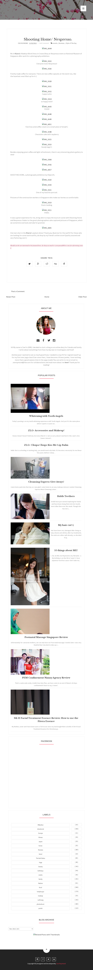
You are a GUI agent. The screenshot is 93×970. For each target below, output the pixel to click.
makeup (40, 896)
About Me (41, 941)
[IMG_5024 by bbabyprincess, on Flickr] (46, 99)
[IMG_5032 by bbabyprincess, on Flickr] (46, 91)
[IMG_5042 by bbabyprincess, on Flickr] (46, 165)
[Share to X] (30, 264)
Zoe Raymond (61, 964)
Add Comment (44, 43)
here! (67, 362)
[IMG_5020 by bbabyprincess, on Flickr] (46, 180)
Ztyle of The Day (71, 43)
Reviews (61, 43)
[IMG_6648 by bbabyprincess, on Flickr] (46, 114)
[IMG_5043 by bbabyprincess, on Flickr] (46, 185)
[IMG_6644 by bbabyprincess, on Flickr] (46, 48)
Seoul (40, 854)
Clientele (52, 941)
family (40, 879)
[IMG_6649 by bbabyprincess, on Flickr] (46, 119)
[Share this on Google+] (38, 264)
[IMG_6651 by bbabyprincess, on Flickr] (46, 124)
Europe (40, 833)
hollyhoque (40, 892)
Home (46, 297)
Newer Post (10, 297)
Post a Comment (18, 291)
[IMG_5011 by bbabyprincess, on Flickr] (46, 210)
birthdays (40, 871)
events (55, 43)
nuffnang (40, 900)
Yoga (40, 862)
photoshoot (40, 904)
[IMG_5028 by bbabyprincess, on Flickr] (46, 81)
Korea (40, 846)
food (40, 887)
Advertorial (40, 829)
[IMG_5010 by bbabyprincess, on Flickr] (46, 144)
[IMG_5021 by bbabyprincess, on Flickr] (46, 190)
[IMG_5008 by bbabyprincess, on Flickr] (46, 159)
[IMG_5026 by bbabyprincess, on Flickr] (46, 69)
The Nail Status (40, 858)
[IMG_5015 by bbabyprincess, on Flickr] (46, 139)
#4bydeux (40, 825)
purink (40, 908)
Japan (40, 842)
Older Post (82, 297)
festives (40, 883)
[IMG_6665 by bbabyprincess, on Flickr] (46, 228)
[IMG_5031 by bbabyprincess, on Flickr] (46, 86)
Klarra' (17, 53)
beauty (40, 867)
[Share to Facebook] (64, 264)
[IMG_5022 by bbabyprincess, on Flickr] (46, 61)
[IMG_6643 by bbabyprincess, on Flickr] (46, 106)
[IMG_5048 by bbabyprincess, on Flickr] (46, 132)
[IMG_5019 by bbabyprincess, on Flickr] (46, 202)
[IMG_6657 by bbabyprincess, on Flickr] (46, 170)
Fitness (40, 837)
